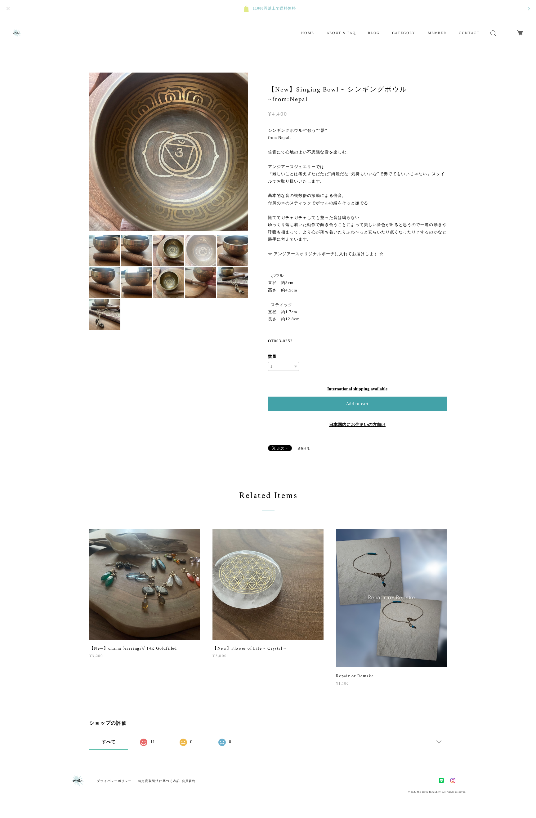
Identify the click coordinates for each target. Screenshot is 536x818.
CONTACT (469, 33)
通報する (303, 448)
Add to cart (357, 403)
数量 (272, 356)
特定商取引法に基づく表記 (159, 781)
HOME (307, 33)
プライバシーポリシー (114, 781)
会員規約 (189, 781)
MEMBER (437, 33)
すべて (109, 742)
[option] (168, 152)
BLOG (373, 33)
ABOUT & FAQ (341, 33)
